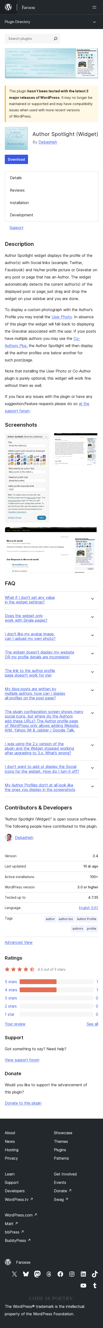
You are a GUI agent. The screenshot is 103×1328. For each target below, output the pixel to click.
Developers (15, 1190)
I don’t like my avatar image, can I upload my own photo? (30, 636)
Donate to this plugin (23, 1103)
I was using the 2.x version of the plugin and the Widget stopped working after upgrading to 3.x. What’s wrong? (39, 748)
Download (16, 159)
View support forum (22, 1059)
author (50, 919)
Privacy (11, 1158)
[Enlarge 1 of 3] (43, 439)
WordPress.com (21, 1215)
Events (60, 1182)
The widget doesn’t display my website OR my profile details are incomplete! (39, 654)
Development (21, 214)
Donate (63, 1190)
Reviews (17, 190)
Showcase (63, 1132)
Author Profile (86, 919)
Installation (19, 202)
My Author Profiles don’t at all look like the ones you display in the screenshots (40, 787)
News (10, 1141)
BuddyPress (18, 1240)
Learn (10, 1174)
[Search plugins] (55, 38)
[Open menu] (95, 7)
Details (16, 177)
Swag (61, 1199)
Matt (11, 1223)
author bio (66, 919)
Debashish (48, 142)
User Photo (62, 316)
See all (92, 1023)
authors (77, 928)
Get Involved (65, 1174)
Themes (61, 1141)
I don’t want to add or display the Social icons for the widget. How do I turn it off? (42, 768)
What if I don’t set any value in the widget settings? (30, 599)
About (10, 1132)
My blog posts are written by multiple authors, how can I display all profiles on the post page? (35, 693)
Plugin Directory (17, 22)
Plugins (60, 1149)
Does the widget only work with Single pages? (26, 618)
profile (91, 928)
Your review (15, 1023)
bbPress (14, 1232)
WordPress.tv (19, 1199)
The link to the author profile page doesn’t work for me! (30, 673)
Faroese (23, 1262)
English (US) (88, 908)
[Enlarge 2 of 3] (91, 439)
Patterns (61, 1158)
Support (16, 227)
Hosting (11, 1149)
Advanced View (19, 942)
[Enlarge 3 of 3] (91, 533)
